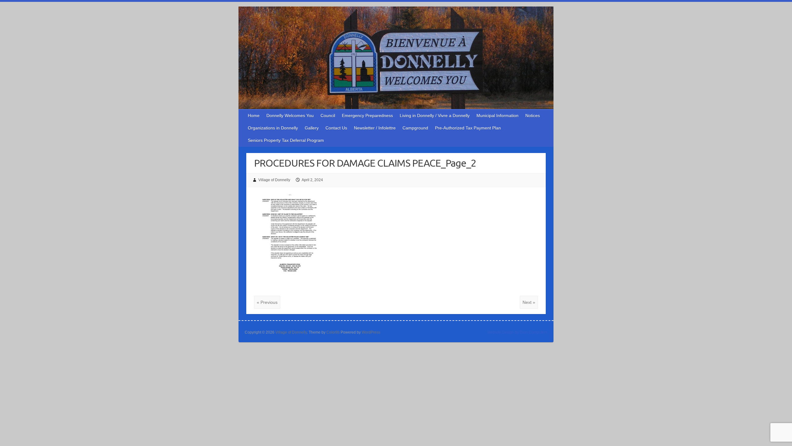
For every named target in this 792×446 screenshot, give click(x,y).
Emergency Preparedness (367, 115)
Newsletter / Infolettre (375, 127)
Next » (529, 302)
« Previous (267, 302)
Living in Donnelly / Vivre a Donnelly (435, 115)
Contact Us (336, 127)
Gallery (312, 127)
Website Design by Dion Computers (517, 332)
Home (254, 115)
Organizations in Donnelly (273, 127)
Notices (532, 115)
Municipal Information (497, 115)
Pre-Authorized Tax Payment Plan (468, 127)
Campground (415, 127)
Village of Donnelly (274, 180)
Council (328, 115)
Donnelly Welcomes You (290, 115)
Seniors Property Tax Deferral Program (286, 140)
